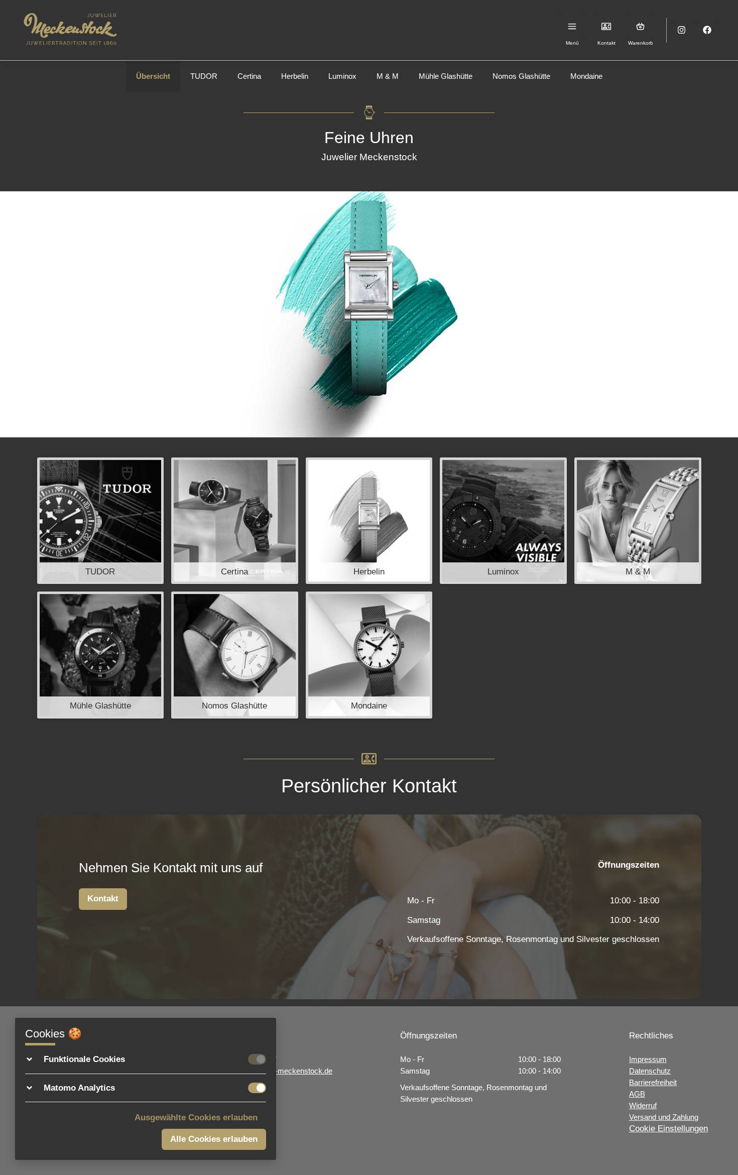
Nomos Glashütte (521, 76)
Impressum (648, 1059)
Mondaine (586, 76)
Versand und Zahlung (663, 1117)
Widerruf (643, 1105)
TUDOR (203, 76)
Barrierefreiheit (653, 1082)
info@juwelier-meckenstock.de (281, 1071)
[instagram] (682, 30)
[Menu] (572, 26)
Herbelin (294, 76)
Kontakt (102, 898)
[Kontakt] (607, 26)
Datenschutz (650, 1071)
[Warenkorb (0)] (641, 26)
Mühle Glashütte (445, 76)
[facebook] (707, 30)
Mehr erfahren (100, 542)
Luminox (342, 76)
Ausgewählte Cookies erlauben (196, 1117)
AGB (637, 1094)
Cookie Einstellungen (668, 1128)
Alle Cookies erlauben (214, 1139)
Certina (249, 76)
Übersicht (153, 76)
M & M (388, 76)
